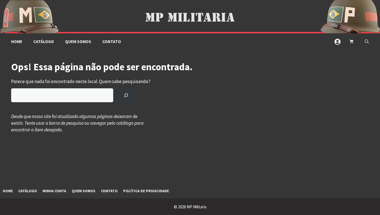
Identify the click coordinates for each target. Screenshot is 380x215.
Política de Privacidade (146, 191)
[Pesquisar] (126, 95)
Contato (111, 41)
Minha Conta (54, 191)
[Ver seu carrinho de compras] (351, 41)
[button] (366, 41)
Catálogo (43, 41)
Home (16, 41)
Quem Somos (78, 41)
